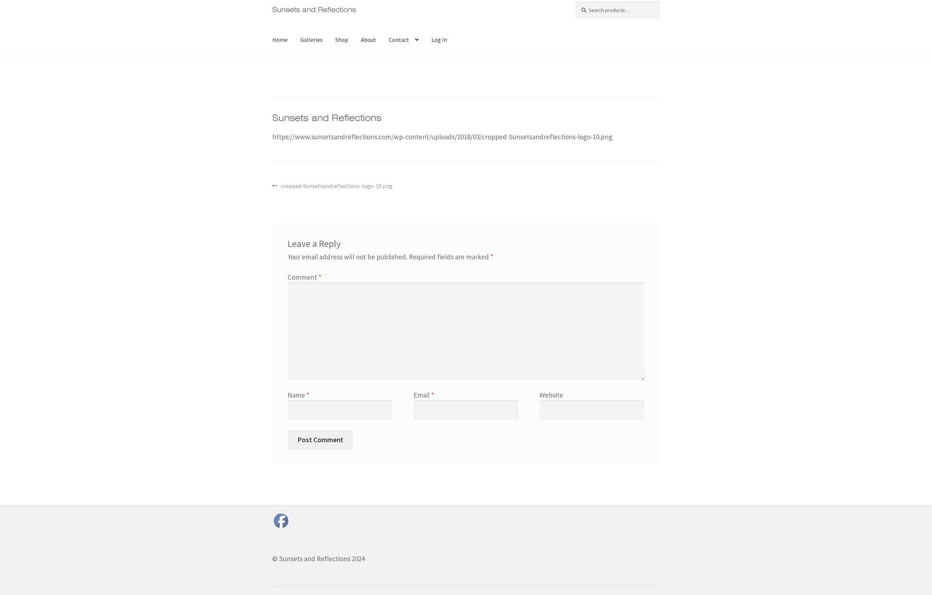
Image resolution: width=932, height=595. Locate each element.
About (368, 39)
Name (298, 395)
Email (424, 395)
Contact (399, 39)
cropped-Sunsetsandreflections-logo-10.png (336, 186)
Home (280, 39)
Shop (341, 39)
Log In (439, 39)
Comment (304, 277)
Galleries (311, 39)
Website (551, 395)
